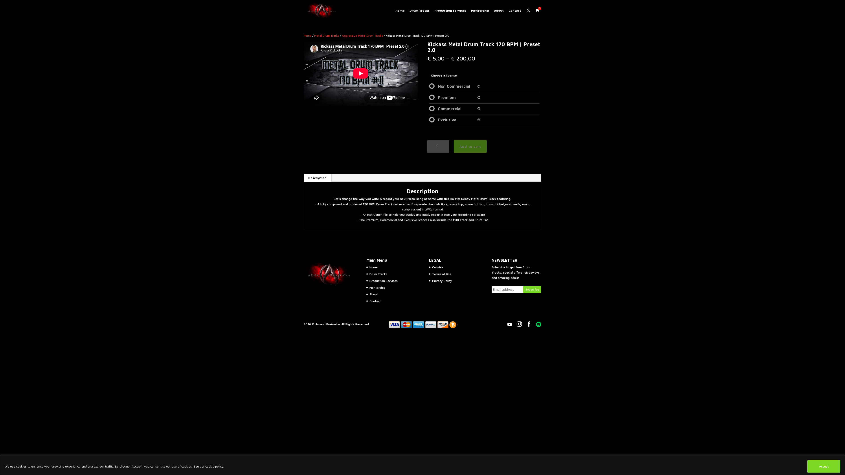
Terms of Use (441, 274)
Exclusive (447, 119)
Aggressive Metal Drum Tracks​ (362, 35)
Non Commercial (454, 86)
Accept (824, 466)
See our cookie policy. (209, 466)
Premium (447, 97)
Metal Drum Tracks (326, 35)
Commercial (449, 108)
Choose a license (444, 75)
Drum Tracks (420, 10)
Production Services (450, 10)
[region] (422, 465)
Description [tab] (317, 178)
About (499, 10)
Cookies (437, 267)
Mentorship (480, 10)
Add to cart (470, 146)
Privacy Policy (442, 281)
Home (400, 10)
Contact (515, 10)
